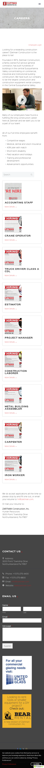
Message (7, 626)
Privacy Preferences (9, 764)
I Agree (36, 764)
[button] (22, 99)
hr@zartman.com (25, 499)
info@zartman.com (20, 581)
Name (6, 605)
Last (24, 612)
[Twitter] (23, 749)
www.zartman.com (22, 585)
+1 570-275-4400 (21, 573)
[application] (22, 99)
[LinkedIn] (20, 749)
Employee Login (35, 45)
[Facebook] (18, 749)
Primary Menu (40, 4)
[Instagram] (26, 749)
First (4, 612)
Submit (7, 646)
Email (5, 617)
